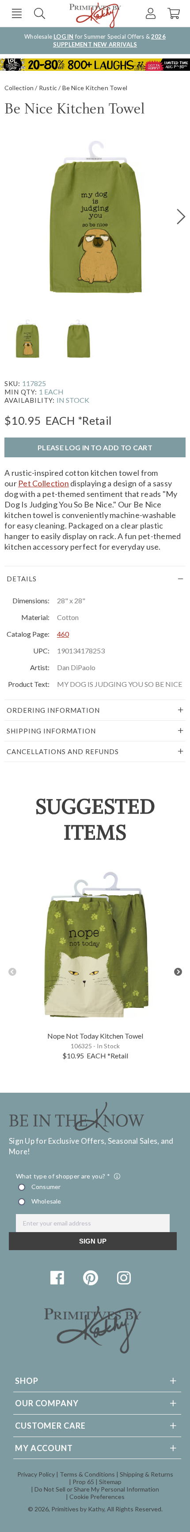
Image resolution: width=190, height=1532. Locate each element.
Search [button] (39, 13)
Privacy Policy (36, 1474)
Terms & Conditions (87, 1474)
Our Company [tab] (47, 1403)
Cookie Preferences (97, 1496)
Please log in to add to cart (95, 447)
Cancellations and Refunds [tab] (63, 751)
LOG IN (63, 36)
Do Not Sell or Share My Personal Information (96, 1489)
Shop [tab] (26, 1381)
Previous (12, 972)
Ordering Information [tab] (53, 710)
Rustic (48, 87)
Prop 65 (83, 1481)
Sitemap (110, 1481)
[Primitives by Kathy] (92, 1350)
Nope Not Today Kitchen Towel (95, 1036)
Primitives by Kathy (77, 1509)
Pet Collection (43, 483)
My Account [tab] (44, 1448)
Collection (19, 87)
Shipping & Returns (146, 1474)
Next (177, 972)
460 (63, 634)
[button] (16, 13)
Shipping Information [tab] (51, 731)
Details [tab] (22, 579)
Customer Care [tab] (50, 1425)
